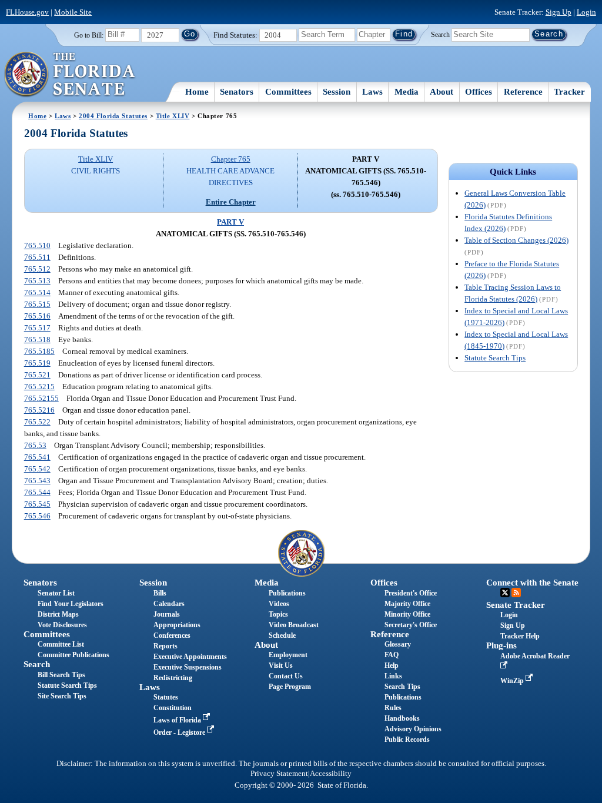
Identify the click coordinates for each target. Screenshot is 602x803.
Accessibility (331, 773)
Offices (478, 91)
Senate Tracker (515, 605)
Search (440, 34)
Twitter (505, 592)
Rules (393, 708)
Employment (288, 655)
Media (406, 91)
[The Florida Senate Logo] (70, 75)
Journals (166, 614)
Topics (278, 614)
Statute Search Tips (495, 357)
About (441, 91)
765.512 (37, 269)
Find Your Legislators (70, 604)
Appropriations (176, 625)
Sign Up (558, 12)
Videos (279, 604)
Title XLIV (173, 115)
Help (391, 665)
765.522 (37, 421)
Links (393, 676)
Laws (372, 91)
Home (197, 91)
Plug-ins (501, 645)
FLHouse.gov (27, 12)
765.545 (37, 504)
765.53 (35, 445)
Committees (288, 91)
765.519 (37, 363)
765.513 (37, 280)
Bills (159, 593)
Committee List (61, 644)
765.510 (37, 245)
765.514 (37, 292)
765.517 (37, 327)
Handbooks (402, 718)
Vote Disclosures (62, 625)
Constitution (172, 708)
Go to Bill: (88, 35)
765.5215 (39, 386)
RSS (516, 592)
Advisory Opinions (413, 729)
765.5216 (39, 410)
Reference (523, 91)
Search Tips (402, 686)
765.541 (37, 457)
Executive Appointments (190, 657)
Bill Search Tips (61, 675)
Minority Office (407, 614)
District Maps (58, 614)
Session (336, 91)
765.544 (37, 492)
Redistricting (172, 678)
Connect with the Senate (532, 582)
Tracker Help (520, 636)
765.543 (37, 480)
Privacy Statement (279, 773)
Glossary (397, 644)
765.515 (37, 304)
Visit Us (281, 665)
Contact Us (286, 676)
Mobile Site (73, 12)
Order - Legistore (180, 732)
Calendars (169, 604)
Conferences (171, 635)
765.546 (37, 515)
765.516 (37, 316)
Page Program (290, 686)
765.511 (37, 257)
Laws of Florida (178, 720)
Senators (236, 91)
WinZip (513, 681)
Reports (165, 646)
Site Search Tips (62, 696)
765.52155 (41, 398)
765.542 (37, 468)
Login (586, 12)
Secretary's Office (410, 625)
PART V (230, 222)
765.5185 (39, 351)
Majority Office (407, 604)
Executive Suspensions (187, 667)
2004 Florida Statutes (113, 115)
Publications (287, 593)
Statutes (165, 697)
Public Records (407, 739)
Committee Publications (73, 655)
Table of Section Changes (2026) (516, 240)
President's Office (410, 593)
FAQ (391, 655)
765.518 (37, 339)
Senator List (56, 593)
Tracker (569, 91)
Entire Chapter (231, 202)
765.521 (37, 374)
